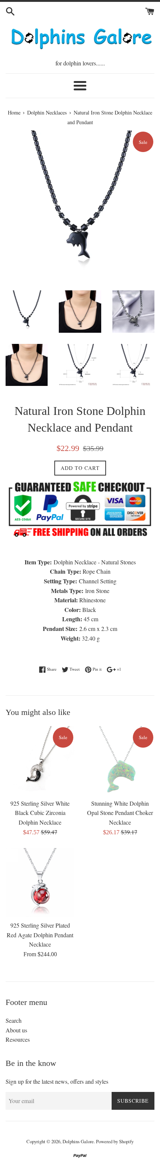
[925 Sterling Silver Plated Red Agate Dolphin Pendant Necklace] (40, 882)
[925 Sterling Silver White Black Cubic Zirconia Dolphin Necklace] (40, 760)
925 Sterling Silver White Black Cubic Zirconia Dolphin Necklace (40, 812)
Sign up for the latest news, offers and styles (57, 1081)
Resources (18, 1039)
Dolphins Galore (78, 1141)
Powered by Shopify (115, 1141)
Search (14, 1020)
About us (16, 1030)
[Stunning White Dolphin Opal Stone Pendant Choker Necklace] (120, 760)
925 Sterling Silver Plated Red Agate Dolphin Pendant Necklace (40, 934)
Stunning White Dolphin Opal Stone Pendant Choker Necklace (120, 812)
